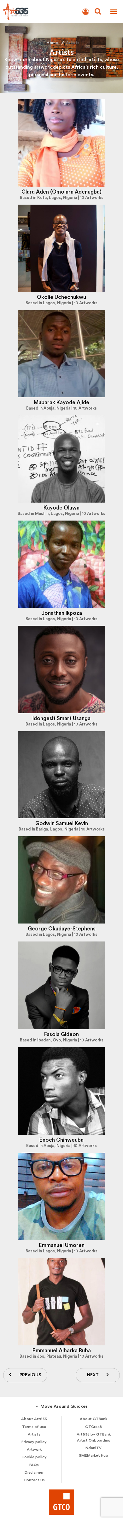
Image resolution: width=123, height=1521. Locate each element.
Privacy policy (34, 1442)
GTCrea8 (93, 1427)
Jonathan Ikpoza (61, 613)
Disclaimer (34, 1472)
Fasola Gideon (61, 1034)
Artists (34, 1434)
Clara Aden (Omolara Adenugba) (61, 192)
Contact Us (34, 1480)
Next (93, 1375)
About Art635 (34, 1419)
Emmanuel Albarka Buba (61, 1350)
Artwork (34, 1449)
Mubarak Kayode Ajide (61, 402)
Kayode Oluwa (61, 507)
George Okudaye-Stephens (62, 928)
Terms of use (34, 1427)
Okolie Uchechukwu (61, 297)
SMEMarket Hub (93, 1455)
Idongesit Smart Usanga (61, 718)
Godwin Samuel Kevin (61, 823)
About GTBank (93, 1419)
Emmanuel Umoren (62, 1245)
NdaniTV (93, 1448)
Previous (30, 1375)
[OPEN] (113, 12)
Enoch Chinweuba (61, 1140)
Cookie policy (34, 1457)
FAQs (34, 1465)
